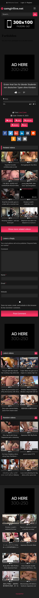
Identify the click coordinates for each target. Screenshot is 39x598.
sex (25, 125)
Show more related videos (19, 229)
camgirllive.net (13, 8)
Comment (4, 249)
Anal (10, 120)
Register (29, 2)
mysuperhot (19, 594)
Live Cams (22, 112)
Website (4, 292)
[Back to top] (33, 592)
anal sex (29, 120)
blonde (16, 125)
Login (22, 2)
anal (19, 120)
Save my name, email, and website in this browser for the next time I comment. (18, 307)
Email (3, 283)
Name (3, 275)
